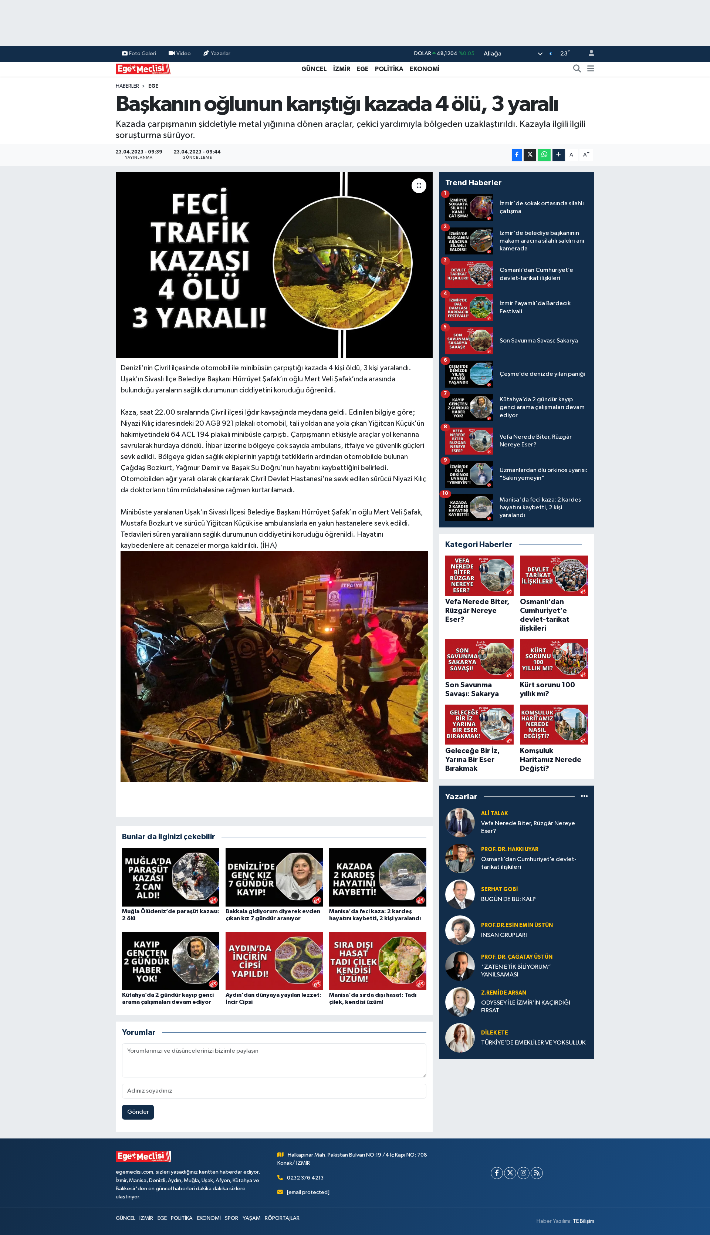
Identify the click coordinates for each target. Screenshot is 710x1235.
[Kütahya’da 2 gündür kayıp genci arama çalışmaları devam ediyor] (170, 961)
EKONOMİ (425, 69)
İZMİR (341, 69)
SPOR (231, 1218)
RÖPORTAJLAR (282, 1218)
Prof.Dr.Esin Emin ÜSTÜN (517, 925)
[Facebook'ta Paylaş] (517, 155)
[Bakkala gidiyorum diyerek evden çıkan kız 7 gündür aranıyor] (274, 877)
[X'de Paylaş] (530, 155)
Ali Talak (494, 813)
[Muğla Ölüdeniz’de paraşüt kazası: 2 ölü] (170, 877)
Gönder (138, 1112)
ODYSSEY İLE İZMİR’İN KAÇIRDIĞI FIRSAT (525, 1007)
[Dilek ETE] (460, 1038)
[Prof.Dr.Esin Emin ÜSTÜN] (460, 930)
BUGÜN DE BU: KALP (508, 899)
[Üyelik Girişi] (588, 54)
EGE (362, 69)
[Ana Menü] (590, 69)
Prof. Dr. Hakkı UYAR (509, 849)
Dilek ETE (494, 1033)
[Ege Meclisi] (143, 69)
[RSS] (537, 1173)
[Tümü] (584, 796)
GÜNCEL (314, 69)
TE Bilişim (583, 1221)
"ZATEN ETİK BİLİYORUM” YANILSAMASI (516, 971)
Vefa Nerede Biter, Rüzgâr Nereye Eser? (528, 827)
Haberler (127, 86)
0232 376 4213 (305, 1178)
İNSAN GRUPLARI (504, 935)
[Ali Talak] (460, 822)
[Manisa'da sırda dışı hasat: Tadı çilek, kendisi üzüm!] (377, 961)
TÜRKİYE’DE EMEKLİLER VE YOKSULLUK (533, 1043)
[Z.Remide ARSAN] (460, 1002)
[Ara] (577, 69)
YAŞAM (252, 1218)
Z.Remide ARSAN (503, 993)
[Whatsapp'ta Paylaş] (544, 155)
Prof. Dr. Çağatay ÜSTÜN (516, 957)
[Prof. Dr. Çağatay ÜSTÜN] (460, 966)
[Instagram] (523, 1173)
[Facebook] (497, 1173)
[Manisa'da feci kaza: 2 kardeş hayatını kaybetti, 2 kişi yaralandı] (377, 877)
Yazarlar (220, 53)
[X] (510, 1173)
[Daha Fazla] (558, 155)
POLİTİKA (389, 69)
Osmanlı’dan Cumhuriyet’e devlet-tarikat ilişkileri (529, 863)
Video (183, 53)
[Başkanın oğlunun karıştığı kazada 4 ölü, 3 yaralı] (274, 265)
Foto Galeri (142, 53)
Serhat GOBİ (499, 889)
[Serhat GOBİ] (460, 894)
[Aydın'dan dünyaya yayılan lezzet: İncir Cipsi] (274, 961)
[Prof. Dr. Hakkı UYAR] (460, 858)
